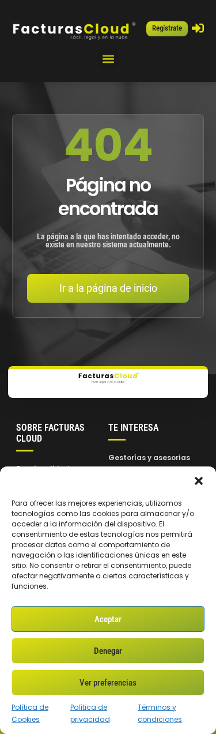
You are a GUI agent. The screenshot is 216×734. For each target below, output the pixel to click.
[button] (198, 481)
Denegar (108, 651)
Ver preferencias (108, 682)
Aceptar (108, 619)
